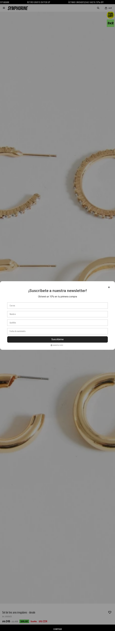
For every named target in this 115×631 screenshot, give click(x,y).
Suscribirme (57, 339)
